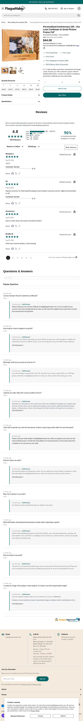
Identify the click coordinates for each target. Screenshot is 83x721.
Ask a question (64, 35)
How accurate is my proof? (12, 555)
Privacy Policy (35, 711)
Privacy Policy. (37, 684)
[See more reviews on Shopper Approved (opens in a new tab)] (19, 173)
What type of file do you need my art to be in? (19, 362)
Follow (5, 298)
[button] (13, 315)
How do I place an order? (12, 460)
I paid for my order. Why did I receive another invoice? (22, 393)
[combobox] (41, 15)
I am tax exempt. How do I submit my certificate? (20, 296)
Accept (40, 716)
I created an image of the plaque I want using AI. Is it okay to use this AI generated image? (35, 586)
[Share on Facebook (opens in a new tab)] (12, 174)
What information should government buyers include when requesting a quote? (31, 522)
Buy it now (62, 95)
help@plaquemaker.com (42, 438)
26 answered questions (50, 35)
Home (3, 22)
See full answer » (17, 345)
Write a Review (71, 147)
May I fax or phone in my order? (14, 494)
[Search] (78, 15)
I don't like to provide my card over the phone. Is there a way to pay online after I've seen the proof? (38, 427)
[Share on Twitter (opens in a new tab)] (16, 173)
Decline (63, 716)
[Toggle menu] (3, 8)
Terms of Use (26, 684)
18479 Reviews (17, 140)
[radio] (41, 131)
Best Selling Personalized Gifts (17, 22)
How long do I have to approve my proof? (18, 328)
